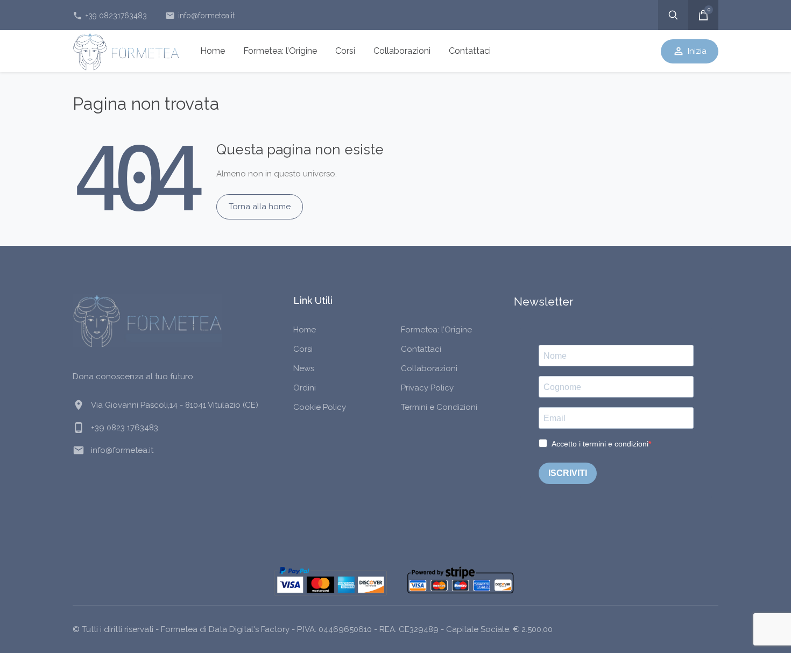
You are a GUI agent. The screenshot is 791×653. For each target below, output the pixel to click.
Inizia (690, 51)
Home (212, 51)
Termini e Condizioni (439, 407)
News (303, 368)
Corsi (345, 51)
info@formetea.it (200, 15)
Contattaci (470, 51)
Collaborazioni (401, 51)
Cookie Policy (319, 407)
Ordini (304, 388)
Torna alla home (260, 206)
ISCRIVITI (567, 473)
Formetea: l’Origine (280, 51)
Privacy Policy (427, 388)
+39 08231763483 (110, 15)
